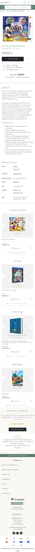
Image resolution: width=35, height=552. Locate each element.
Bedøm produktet (17, 429)
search (33, 7)
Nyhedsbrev (6, 479)
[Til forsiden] (6, 2)
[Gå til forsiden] (17, 514)
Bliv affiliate (6, 493)
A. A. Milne (5, 344)
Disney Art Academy (8, 239)
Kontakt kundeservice (9, 465)
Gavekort (5, 488)
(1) (16, 48)
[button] (3, 225)
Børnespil (16, 182)
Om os (4, 484)
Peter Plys (16, 169)
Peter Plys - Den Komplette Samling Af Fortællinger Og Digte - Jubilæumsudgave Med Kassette (17, 341)
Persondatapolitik (15, 548)
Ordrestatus (6, 474)
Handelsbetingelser (5, 548)
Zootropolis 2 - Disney (9, 290)
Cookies (17, 550)
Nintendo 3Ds (17, 174)
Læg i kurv (13, 59)
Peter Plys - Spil (18, 193)
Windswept (5, 393)
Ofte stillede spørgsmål (10, 470)
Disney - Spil (17, 190)
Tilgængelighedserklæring (27, 548)
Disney (15, 166)
